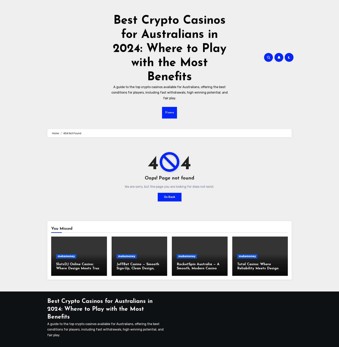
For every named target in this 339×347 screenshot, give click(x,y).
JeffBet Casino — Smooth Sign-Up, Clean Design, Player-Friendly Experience (139, 269)
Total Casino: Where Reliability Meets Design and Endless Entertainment (260, 269)
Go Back (169, 197)
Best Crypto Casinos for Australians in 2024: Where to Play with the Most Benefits (169, 49)
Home (169, 112)
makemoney (66, 256)
